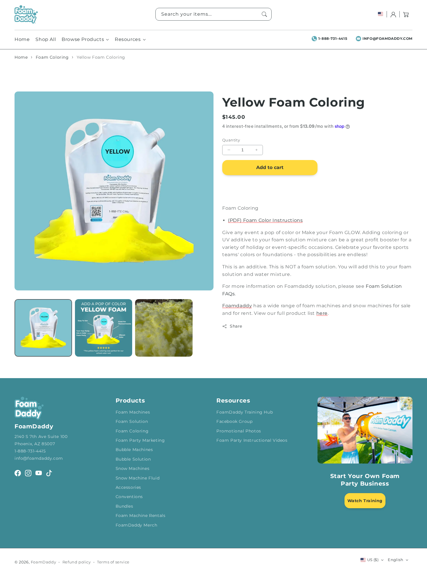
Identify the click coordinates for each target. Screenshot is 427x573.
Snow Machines (133, 468)
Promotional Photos (238, 431)
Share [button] (236, 326)
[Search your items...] (264, 14)
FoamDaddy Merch (136, 525)
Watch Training (365, 500)
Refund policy (76, 562)
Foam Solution (132, 421)
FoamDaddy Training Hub (244, 412)
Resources (128, 39)
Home (21, 57)
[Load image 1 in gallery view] (43, 328)
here (322, 313)
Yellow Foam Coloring (101, 57)
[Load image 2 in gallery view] (103, 328)
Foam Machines (133, 412)
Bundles (124, 506)
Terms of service (113, 562)
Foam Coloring (52, 57)
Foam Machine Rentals (141, 515)
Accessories (128, 487)
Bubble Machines (134, 449)
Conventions (129, 496)
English (395, 559)
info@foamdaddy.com (387, 38)
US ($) (372, 559)
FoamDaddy (43, 562)
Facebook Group (234, 421)
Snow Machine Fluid (138, 478)
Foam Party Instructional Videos (252, 440)
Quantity (231, 140)
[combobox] (213, 14)
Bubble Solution (133, 459)
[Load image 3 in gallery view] (164, 328)
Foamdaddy (237, 305)
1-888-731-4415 (332, 38)
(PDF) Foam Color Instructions (265, 220)
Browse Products (83, 39)
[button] (406, 14)
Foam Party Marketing (140, 440)
